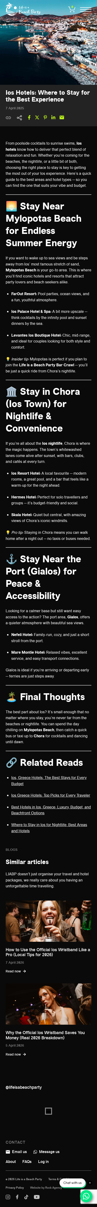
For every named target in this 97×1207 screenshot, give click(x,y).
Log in (43, 1161)
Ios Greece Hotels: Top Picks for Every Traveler (50, 795)
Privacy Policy (15, 1188)
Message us (49, 1151)
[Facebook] (17, 1198)
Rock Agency (53, 1188)
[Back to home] (23, 9)
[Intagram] (8, 1198)
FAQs (27, 1161)
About (11, 1161)
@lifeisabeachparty (24, 1087)
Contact (15, 1142)
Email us (19, 1151)
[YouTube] (37, 1198)
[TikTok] (26, 1198)
